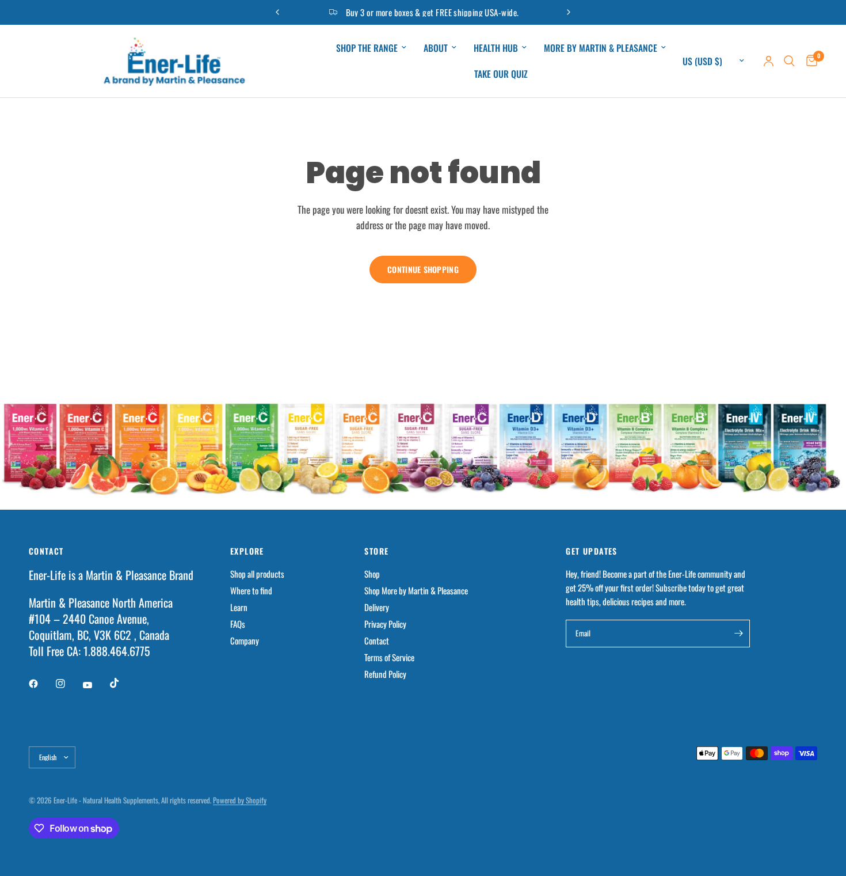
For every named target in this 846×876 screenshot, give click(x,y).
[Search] (789, 61)
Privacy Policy (385, 623)
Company (244, 640)
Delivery (376, 607)
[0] (809, 61)
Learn (238, 607)
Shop (372, 573)
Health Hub (496, 48)
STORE (376, 551)
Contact (376, 640)
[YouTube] (95, 684)
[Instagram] (68, 683)
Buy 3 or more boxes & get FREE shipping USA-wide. (397, 12)
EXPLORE (247, 551)
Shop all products (257, 573)
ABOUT (436, 48)
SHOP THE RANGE (367, 48)
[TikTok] (122, 683)
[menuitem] (371, 48)
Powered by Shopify (239, 800)
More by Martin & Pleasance (600, 48)
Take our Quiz (501, 74)
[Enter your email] (738, 633)
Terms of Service (389, 657)
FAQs (237, 623)
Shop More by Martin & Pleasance (416, 590)
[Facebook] (41, 683)
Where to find (251, 590)
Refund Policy (385, 674)
